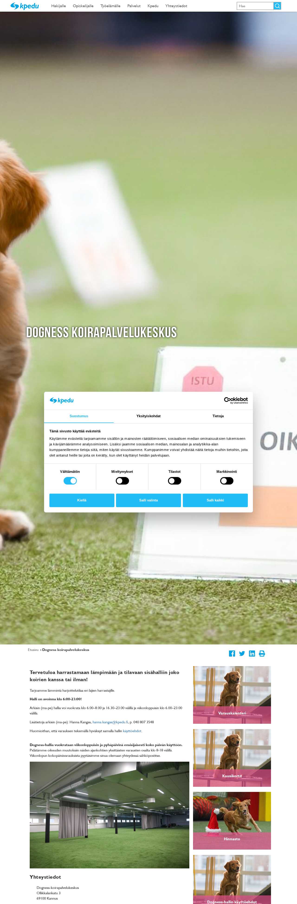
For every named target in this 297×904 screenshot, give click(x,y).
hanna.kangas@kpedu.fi (110, 722)
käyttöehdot (132, 730)
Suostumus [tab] (79, 416)
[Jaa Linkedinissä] (252, 657)
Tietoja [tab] (218, 416)
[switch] (122, 480)
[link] (232, 695)
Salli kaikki (215, 500)
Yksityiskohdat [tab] (148, 416)
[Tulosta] (262, 657)
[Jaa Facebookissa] (232, 657)
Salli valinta (148, 500)
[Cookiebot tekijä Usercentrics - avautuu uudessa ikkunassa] (227, 400)
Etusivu (33, 649)
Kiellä (81, 500)
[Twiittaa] (242, 657)
